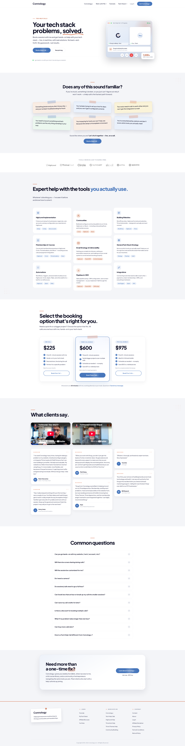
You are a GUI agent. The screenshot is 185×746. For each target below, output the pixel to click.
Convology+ (88, 4)
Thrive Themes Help (112, 726)
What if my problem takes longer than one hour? (92, 619)
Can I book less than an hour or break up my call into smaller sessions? (92, 595)
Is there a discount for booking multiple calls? (92, 611)
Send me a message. (117, 385)
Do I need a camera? (92, 578)
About (134, 716)
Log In (132, 4)
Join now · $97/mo (127, 675)
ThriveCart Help (110, 723)
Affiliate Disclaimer (137, 723)
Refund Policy (136, 733)
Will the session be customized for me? (92, 570)
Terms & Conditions (138, 730)
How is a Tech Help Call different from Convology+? (92, 635)
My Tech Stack (83, 716)
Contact (134, 713)
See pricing (59, 50)
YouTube (82, 723)
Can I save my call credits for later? (92, 603)
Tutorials (112, 4)
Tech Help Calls (110, 716)
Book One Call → (56, 373)
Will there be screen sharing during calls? (92, 562)
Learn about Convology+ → (127, 670)
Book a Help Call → (42, 50)
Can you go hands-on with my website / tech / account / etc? (92, 554)
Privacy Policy (136, 726)
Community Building (112, 730)
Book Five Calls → (128, 373)
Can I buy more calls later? (92, 627)
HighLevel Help (110, 720)
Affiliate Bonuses (84, 720)
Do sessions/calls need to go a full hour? (92, 586)
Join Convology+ (144, 4)
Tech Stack (122, 4)
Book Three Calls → (92, 375)
